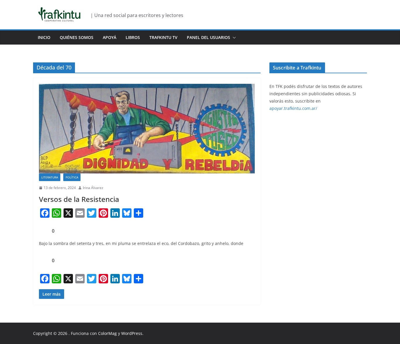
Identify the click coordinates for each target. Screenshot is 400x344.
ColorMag (107, 333)
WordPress (131, 333)
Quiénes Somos (76, 37)
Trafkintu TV (163, 37)
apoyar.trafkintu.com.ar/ (293, 108)
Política (72, 177)
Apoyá (109, 37)
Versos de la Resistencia (79, 199)
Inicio (44, 37)
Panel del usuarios (208, 37)
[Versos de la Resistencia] (147, 128)
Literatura (49, 177)
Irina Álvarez (93, 187)
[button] (233, 37)
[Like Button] (43, 231)
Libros (133, 37)
